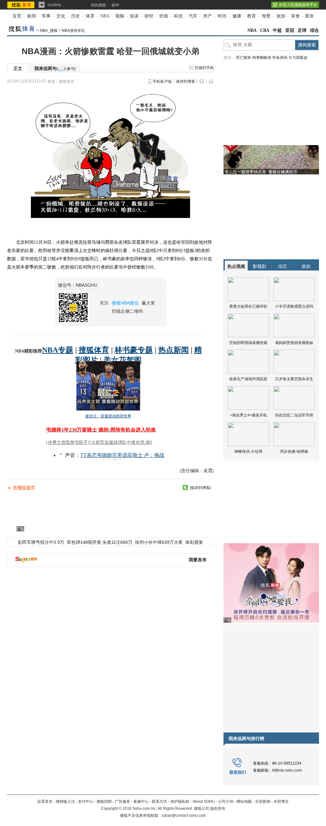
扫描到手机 (204, 68)
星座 (309, 16)
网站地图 (244, 801)
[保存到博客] (200, 488)
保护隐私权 (179, 801)
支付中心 (85, 801)
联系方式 (159, 801)
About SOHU (204, 801)
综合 (314, 30)
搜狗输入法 (65, 801)
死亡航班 (243, 57)
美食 (295, 16)
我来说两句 (55, 68)
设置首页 (45, 801)
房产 (207, 16)
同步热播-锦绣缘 (294, 451)
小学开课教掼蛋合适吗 (294, 306)
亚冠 (289, 30)
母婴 (266, 16)
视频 (119, 16)
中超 (277, 30)
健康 (236, 16)
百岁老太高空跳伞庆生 (294, 379)
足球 (302, 30)
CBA (264, 30)
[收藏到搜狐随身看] (185, 487)
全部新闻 (262, 801)
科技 (178, 16)
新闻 (31, 16)
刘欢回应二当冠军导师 (294, 415)
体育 (90, 16)
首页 (16, 16)
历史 (75, 16)
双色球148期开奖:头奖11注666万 (99, 542)
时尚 (222, 16)
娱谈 (134, 16)
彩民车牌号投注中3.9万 (41, 542)
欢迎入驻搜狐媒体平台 (298, 5)
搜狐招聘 (104, 801)
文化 (60, 16)
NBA (105, 16)
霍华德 (27, 258)
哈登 (180, 242)
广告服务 (122, 801)
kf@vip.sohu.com (287, 770)
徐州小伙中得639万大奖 (159, 542)
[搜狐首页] (21, 5)
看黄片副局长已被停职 (248, 306)
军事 (46, 16)
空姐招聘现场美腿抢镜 (248, 342)
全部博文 (281, 801)
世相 (163, 16)
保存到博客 (185, 81)
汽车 (192, 16)
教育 (251, 16)
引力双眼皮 (298, 57)
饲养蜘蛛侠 (261, 57)
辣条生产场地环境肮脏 (248, 379)
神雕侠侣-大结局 (248, 451)
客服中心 (141, 801)
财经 (149, 16)
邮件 (115, 5)
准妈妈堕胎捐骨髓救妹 (294, 342)
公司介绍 (225, 801)
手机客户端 (162, 81)
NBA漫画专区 (73, 30)
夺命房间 (279, 57)
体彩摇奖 (194, 542)
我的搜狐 (98, 5)
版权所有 (217, 808)
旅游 (280, 16)
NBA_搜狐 (49, 30)
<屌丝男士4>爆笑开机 (248, 415)
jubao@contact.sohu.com (184, 815)
